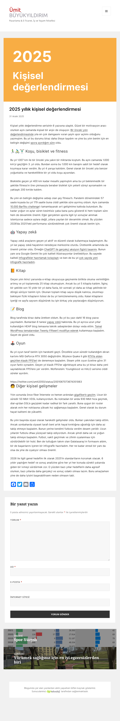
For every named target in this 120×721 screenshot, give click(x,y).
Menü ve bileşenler (106, 11)
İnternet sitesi (19, 597)
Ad (13, 566)
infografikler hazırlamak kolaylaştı (39, 257)
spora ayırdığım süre (42, 142)
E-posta (16, 582)
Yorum (15, 519)
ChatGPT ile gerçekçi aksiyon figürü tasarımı (70, 249)
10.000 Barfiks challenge (24, 206)
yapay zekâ (54, 321)
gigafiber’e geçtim (84, 394)
